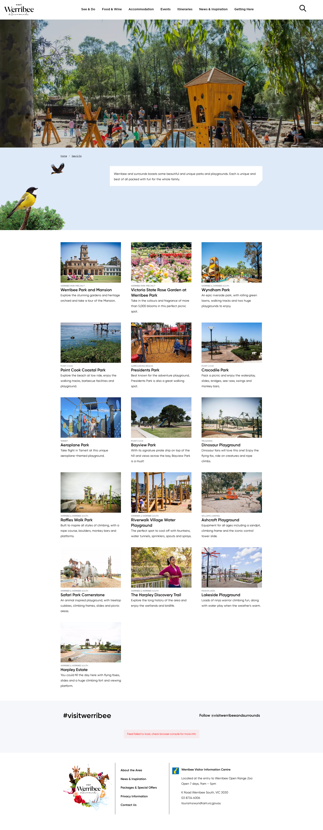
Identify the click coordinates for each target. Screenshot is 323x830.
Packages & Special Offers (139, 787)
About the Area (131, 770)
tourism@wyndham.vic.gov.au (201, 803)
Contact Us (128, 805)
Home (64, 156)
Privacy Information (134, 796)
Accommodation (141, 9)
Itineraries (184, 9)
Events (165, 9)
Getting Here (244, 9)
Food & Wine (112, 9)
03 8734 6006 (190, 798)
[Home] (19, 9)
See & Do (88, 9)
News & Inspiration (213, 9)
